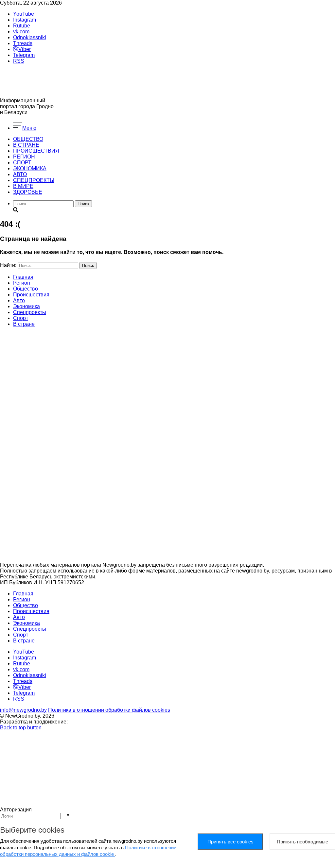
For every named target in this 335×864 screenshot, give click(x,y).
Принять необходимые (302, 841)
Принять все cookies (230, 841)
